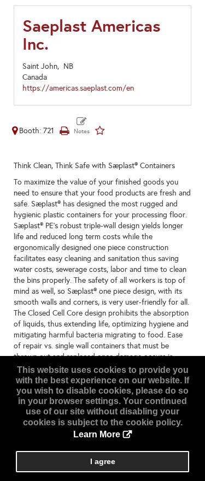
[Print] (64, 130)
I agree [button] (102, 461)
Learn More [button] (96, 434)
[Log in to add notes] (82, 126)
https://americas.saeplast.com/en (78, 88)
